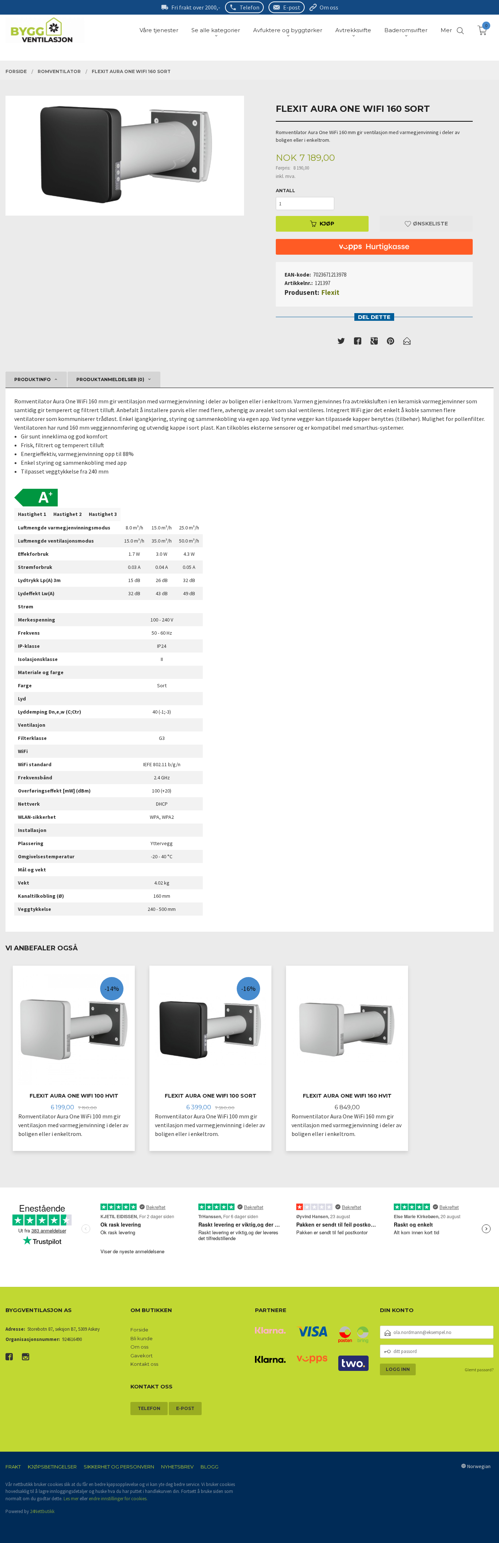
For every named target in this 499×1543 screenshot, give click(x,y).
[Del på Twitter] (341, 342)
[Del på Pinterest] (390, 342)
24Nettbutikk (42, 1511)
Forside (139, 1330)
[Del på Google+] (374, 342)
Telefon (249, 7)
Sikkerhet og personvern (119, 1467)
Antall (285, 190)
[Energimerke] (36, 495)
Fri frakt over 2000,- (195, 7)
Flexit (330, 292)
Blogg (209, 1467)
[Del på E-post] (407, 342)
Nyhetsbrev (177, 1467)
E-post (291, 7)
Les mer (71, 1499)
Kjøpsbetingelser (52, 1467)
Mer (446, 30)
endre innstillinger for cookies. (118, 1499)
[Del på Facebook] (357, 342)
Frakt (13, 1467)
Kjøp (327, 223)
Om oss (329, 7)
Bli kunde (141, 1338)
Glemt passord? (479, 1369)
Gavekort (141, 1355)
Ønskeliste (429, 223)
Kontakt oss (144, 1364)
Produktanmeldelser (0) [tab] (110, 379)
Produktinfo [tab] (32, 379)
